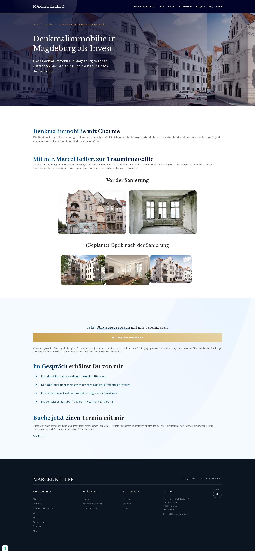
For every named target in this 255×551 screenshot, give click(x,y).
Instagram (127, 508)
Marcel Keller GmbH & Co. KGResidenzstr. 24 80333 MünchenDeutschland (176, 504)
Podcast (36, 517)
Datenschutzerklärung (92, 503)
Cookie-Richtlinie (89, 508)
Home (36, 24)
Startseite (37, 499)
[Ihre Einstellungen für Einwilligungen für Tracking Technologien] (5, 548)
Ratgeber (49, 24)
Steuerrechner (39, 522)
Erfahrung (37, 503)
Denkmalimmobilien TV (43, 508)
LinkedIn (126, 499)
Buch (35, 512)
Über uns (37, 526)
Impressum (87, 499)
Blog (35, 531)
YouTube (127, 503)
